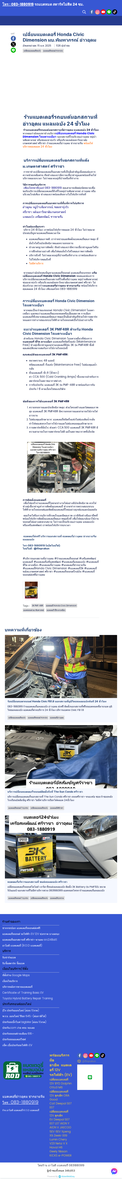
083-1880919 (24, 1102)
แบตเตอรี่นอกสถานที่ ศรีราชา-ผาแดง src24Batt (29, 940)
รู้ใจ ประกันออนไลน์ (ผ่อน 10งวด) (20, 1010)
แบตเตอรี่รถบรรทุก (81, 273)
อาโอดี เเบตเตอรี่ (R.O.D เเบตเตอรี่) (22, 945)
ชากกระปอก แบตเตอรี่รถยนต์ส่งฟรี (21, 928)
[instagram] (97, 11)
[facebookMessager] (114, 1171)
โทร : (6, 1102)
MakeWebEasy (68, 1176)
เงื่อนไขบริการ (10, 981)
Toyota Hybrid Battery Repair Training (27, 998)
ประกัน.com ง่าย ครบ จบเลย (18, 1028)
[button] (84, 12)
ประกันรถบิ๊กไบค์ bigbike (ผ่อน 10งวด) (24, 1022)
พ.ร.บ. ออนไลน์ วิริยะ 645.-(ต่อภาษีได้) (24, 1016)
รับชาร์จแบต (9, 957)
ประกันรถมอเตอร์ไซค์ (14, 1039)
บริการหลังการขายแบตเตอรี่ (17, 987)
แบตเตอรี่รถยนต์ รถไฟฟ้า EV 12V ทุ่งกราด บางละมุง (30, 934)
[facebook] (91, 11)
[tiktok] (114, 11)
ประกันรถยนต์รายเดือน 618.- (18, 1033)
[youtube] (103, 11)
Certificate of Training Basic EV (23, 993)
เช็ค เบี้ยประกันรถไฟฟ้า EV (17, 1045)
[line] (109, 11)
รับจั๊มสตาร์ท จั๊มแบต (13, 963)
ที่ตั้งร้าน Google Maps (16, 975)
